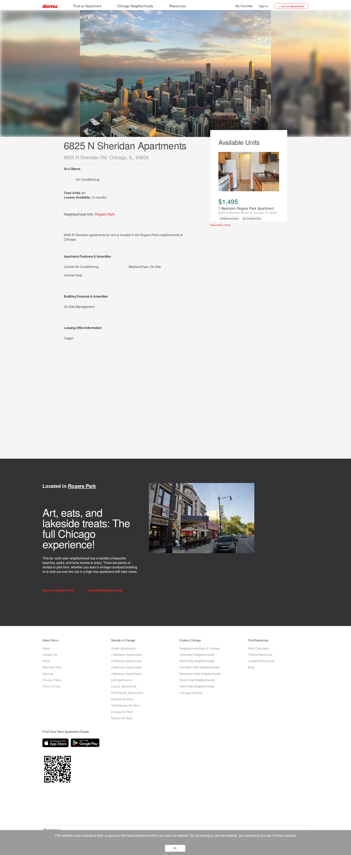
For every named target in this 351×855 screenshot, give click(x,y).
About (46, 648)
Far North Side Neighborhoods (200, 667)
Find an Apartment (87, 5)
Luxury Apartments (123, 686)
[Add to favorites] (273, 158)
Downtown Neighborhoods (197, 654)
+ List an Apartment (291, 6)
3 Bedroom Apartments (126, 667)
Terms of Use (51, 686)
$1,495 (228, 201)
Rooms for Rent (121, 718)
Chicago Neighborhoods (135, 5)
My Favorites (244, 6)
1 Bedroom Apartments (126, 654)
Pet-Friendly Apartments (127, 692)
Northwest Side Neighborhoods (200, 673)
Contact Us (49, 654)
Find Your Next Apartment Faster (65, 731)
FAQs (46, 661)
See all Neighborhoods (106, 590)
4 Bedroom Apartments (126, 673)
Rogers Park (104, 214)
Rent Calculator (258, 648)
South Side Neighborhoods (197, 680)
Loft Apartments (121, 680)
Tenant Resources (260, 654)
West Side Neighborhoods (197, 686)
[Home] (49, 5)
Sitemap (47, 673)
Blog (251, 667)
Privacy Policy (52, 680)
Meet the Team (52, 667)
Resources (177, 5)
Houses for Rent (122, 699)
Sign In (263, 6)
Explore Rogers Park (58, 590)
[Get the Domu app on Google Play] (86, 743)
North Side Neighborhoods (197, 661)
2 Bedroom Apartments (126, 661)
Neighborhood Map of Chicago (200, 648)
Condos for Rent (122, 712)
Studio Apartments (123, 648)
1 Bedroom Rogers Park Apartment (246, 208)
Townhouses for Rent (125, 705)
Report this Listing (220, 225)
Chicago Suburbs (191, 692)
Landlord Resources (261, 661)
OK (175, 848)
